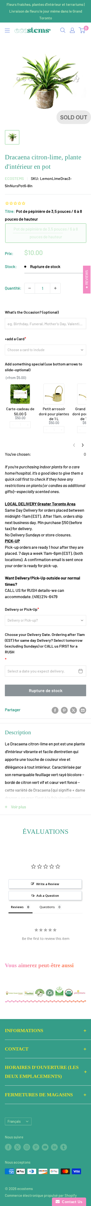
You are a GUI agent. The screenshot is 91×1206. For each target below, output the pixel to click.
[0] (82, 30)
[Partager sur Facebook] (55, 710)
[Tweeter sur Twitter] (73, 710)
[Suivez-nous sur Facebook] (8, 1147)
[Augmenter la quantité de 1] (55, 288)
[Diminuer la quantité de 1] (30, 288)
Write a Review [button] (47, 884)
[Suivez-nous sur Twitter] (17, 1147)
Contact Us (71, 1202)
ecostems (14, 178)
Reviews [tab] (17, 907)
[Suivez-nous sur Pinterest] (36, 1147)
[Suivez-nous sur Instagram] (26, 1147)
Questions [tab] (47, 907)
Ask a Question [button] (47, 895)
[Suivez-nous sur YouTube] (45, 1147)
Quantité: (13, 288)
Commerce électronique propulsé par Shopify (41, 1195)
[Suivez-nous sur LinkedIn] (54, 1147)
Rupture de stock (45, 690)
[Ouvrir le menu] (7, 30)
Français (14, 1121)
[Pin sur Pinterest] (64, 710)
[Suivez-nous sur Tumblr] (63, 1147)
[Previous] (74, 445)
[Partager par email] (82, 710)
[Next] (82, 445)
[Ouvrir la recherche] (63, 30)
